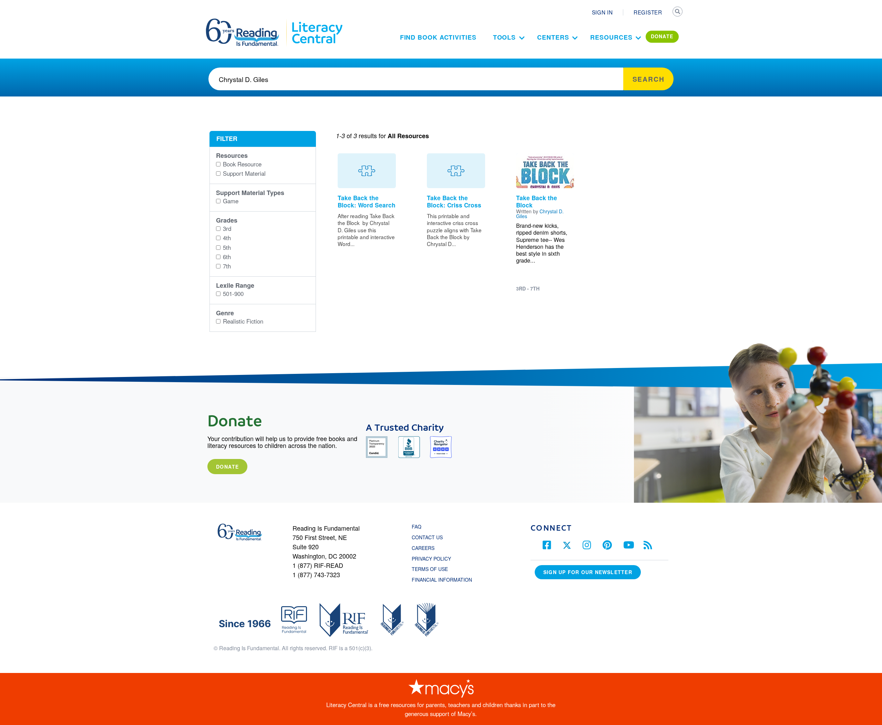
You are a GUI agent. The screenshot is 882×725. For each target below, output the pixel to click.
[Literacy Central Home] (316, 22)
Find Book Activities (438, 37)
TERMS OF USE (433, 568)
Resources (611, 37)
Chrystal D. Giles (540, 213)
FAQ (416, 526)
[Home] (247, 22)
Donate (227, 466)
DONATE (662, 36)
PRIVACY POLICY (431, 558)
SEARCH (678, 12)
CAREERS (423, 547)
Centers (553, 37)
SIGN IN (602, 12)
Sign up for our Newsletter (587, 572)
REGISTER (648, 12)
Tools (504, 37)
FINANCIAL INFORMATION (442, 579)
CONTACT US (429, 537)
